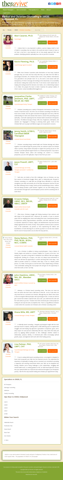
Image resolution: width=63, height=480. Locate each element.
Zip (4, 30)
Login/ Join (6, 13)
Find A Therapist (8, 10)
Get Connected (21, 10)
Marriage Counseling (9, 387)
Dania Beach (7, 429)
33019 (5, 402)
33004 (5, 408)
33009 (5, 405)
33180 (5, 414)
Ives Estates (7, 436)
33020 (16, 30)
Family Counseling (9, 393)
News (42, 10)
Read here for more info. (31, 474)
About (48, 10)
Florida (9, 30)
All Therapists (7, 384)
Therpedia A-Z (33, 10)
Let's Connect (42, 42)
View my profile (53, 42)
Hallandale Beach (8, 422)
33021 (5, 411)
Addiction (6, 390)
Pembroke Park (8, 426)
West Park (7, 432)
